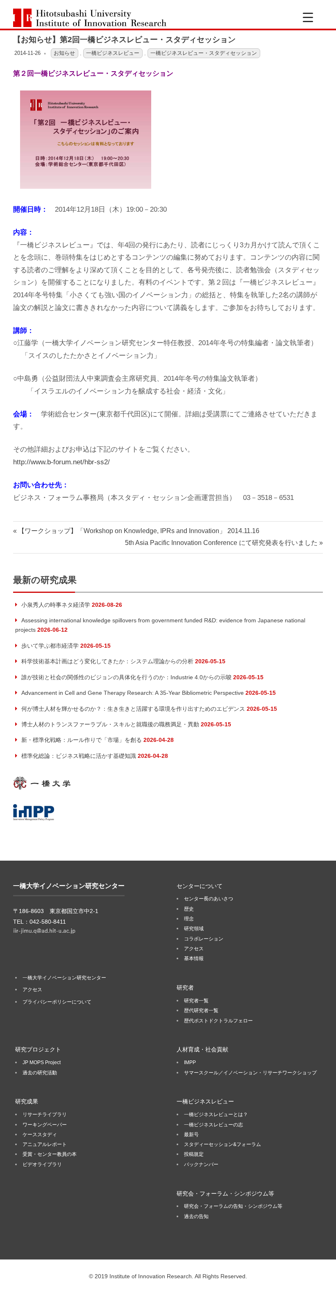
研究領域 (194, 928)
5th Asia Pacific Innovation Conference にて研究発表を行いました (221, 542)
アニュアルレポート (45, 1144)
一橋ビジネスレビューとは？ (216, 1114)
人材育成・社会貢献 (202, 1049)
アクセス (32, 989)
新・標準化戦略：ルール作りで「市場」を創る (81, 740)
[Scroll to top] (321, 1278)
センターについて (199, 886)
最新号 (191, 1134)
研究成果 (26, 1101)
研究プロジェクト (38, 1049)
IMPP (190, 1062)
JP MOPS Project (42, 1062)
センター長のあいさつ (208, 898)
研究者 (185, 987)
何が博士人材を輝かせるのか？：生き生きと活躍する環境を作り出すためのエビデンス (133, 708)
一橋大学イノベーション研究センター (64, 977)
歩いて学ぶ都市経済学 (50, 645)
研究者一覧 (196, 1000)
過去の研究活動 (40, 1072)
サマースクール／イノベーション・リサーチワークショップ (250, 1072)
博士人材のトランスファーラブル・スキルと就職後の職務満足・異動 (110, 724)
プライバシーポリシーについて (57, 1001)
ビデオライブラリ (42, 1164)
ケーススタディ (40, 1134)
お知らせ (64, 53)
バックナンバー (201, 1164)
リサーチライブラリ (45, 1114)
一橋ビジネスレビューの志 (213, 1124)
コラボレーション (203, 938)
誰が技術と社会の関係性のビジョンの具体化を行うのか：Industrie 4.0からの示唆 (126, 677)
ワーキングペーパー (45, 1124)
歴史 (189, 908)
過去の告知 (196, 1216)
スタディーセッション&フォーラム (222, 1144)
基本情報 (194, 958)
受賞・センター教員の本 (50, 1154)
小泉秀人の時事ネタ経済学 (55, 604)
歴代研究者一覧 (201, 1010)
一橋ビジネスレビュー (112, 53)
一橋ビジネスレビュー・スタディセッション (203, 53)
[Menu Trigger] (308, 17)
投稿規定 (194, 1154)
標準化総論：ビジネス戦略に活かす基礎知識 (78, 756)
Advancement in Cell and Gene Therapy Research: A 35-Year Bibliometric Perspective (132, 692)
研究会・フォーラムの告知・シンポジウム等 (233, 1206)
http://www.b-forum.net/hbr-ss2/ (61, 462)
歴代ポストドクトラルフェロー (218, 1020)
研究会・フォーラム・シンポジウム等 (225, 1193)
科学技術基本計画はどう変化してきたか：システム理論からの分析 (107, 661)
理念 (189, 918)
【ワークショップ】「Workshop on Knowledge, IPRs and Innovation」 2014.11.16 (138, 530)
